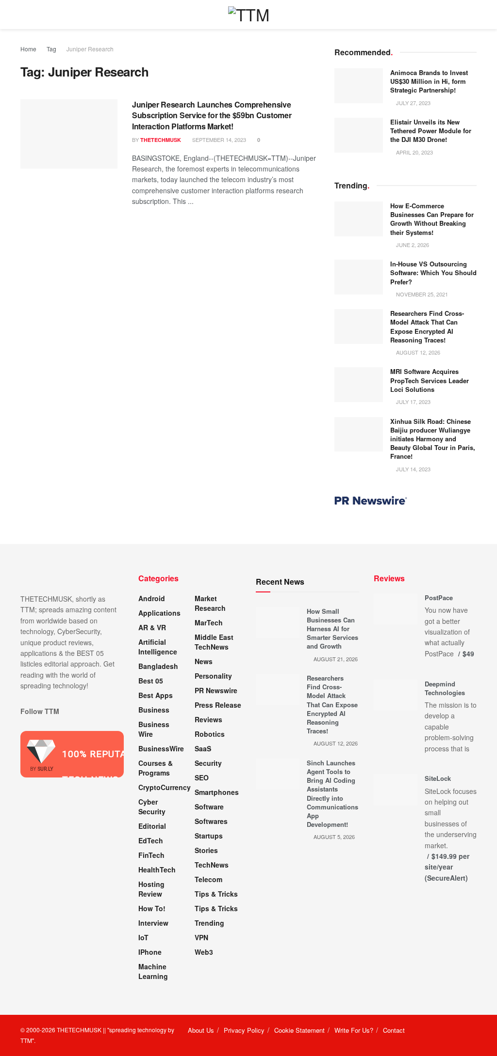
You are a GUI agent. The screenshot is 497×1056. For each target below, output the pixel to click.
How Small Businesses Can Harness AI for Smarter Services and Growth (332, 628)
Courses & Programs (155, 767)
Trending (209, 923)
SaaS (203, 748)
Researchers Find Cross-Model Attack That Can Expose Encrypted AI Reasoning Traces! (427, 326)
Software (209, 806)
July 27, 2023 (413, 103)
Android (151, 598)
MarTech (209, 622)
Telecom (208, 879)
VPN (201, 937)
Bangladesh (158, 666)
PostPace (439, 597)
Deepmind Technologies (445, 688)
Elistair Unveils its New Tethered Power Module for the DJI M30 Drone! (430, 130)
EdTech (150, 840)
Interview (153, 923)
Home (28, 49)
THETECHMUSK (160, 139)
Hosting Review (151, 889)
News (204, 661)
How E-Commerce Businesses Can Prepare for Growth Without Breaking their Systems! (432, 219)
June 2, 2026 (412, 244)
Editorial (152, 826)
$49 (468, 653)
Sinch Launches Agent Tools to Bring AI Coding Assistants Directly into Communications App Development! (332, 793)
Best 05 (150, 680)
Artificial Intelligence (157, 646)
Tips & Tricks (216, 894)
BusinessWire (161, 748)
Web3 (204, 952)
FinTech (151, 855)
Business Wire (153, 729)
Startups (209, 835)
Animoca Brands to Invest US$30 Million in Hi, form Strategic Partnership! (429, 81)
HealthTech (157, 869)
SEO (202, 777)
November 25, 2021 (421, 294)
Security (208, 763)
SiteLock (438, 778)
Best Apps (155, 695)
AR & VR (152, 627)
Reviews (208, 719)
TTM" (27, 1040)
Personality (213, 676)
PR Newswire (216, 690)
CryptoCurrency (164, 787)
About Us (201, 1030)
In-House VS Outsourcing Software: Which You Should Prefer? (433, 272)
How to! (152, 908)
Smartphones (217, 792)
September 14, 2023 (218, 139)
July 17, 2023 (413, 401)
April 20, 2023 (414, 152)
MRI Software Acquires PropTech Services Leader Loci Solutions (429, 380)
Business (153, 709)
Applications (159, 613)
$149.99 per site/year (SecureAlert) (447, 867)
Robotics (210, 734)
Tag (51, 49)
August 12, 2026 (417, 352)
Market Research (210, 603)
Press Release (218, 705)
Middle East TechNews (214, 642)
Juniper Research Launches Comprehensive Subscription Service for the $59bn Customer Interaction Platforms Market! (211, 115)
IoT (143, 937)
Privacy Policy (244, 1030)
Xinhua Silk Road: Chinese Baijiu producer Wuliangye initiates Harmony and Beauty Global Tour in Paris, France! (432, 439)
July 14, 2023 (413, 469)
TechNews (212, 865)
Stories (206, 850)
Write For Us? (353, 1030)
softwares (211, 821)
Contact (394, 1030)
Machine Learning (153, 971)
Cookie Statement (299, 1030)
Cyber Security (152, 806)
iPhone (150, 952)
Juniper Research (90, 49)
